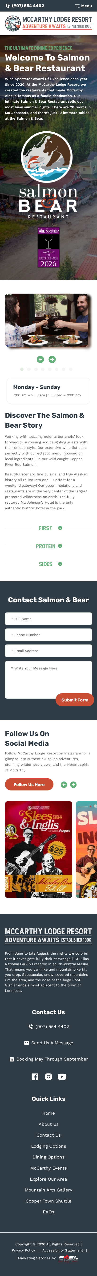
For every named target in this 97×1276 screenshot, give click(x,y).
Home (48, 1113)
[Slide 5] (50, 369)
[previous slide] (40, 359)
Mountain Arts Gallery (48, 1190)
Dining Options (48, 1157)
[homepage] (48, 938)
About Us (49, 1124)
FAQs (48, 1212)
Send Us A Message (52, 1042)
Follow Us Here (29, 784)
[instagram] (48, 1077)
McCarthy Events (48, 1168)
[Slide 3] (36, 369)
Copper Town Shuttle (48, 1201)
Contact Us (48, 1135)
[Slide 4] (42, 369)
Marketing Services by (37, 1258)
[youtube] (62, 1077)
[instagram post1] (41, 849)
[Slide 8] (71, 369)
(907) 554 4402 (28, 5)
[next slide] (52, 359)
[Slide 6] (57, 369)
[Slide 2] (29, 369)
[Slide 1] (22, 369)
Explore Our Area (48, 1179)
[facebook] (35, 1077)
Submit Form (74, 699)
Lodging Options (48, 1146)
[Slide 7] (63, 369)
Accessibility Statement (62, 1250)
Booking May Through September (52, 1059)
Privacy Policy (23, 1250)
